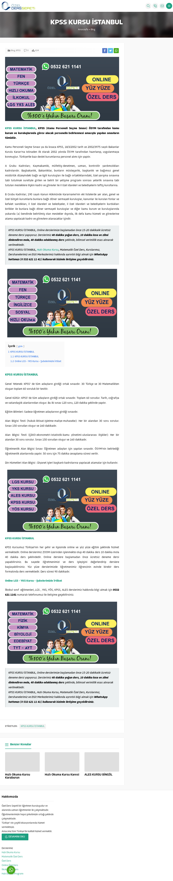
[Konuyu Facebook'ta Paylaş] (104, 50)
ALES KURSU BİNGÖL (98, 774)
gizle (20, 346)
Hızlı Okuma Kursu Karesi (62, 774)
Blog (93, 29)
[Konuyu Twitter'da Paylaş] (110, 50)
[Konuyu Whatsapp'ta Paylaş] (116, 50)
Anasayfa (83, 29)
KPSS (18, 51)
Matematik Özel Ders (12, 857)
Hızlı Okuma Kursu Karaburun (17, 776)
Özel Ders (6, 861)
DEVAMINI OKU (16, 837)
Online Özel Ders (10, 865)
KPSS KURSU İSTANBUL (20, 128)
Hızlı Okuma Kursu (48, 250)
